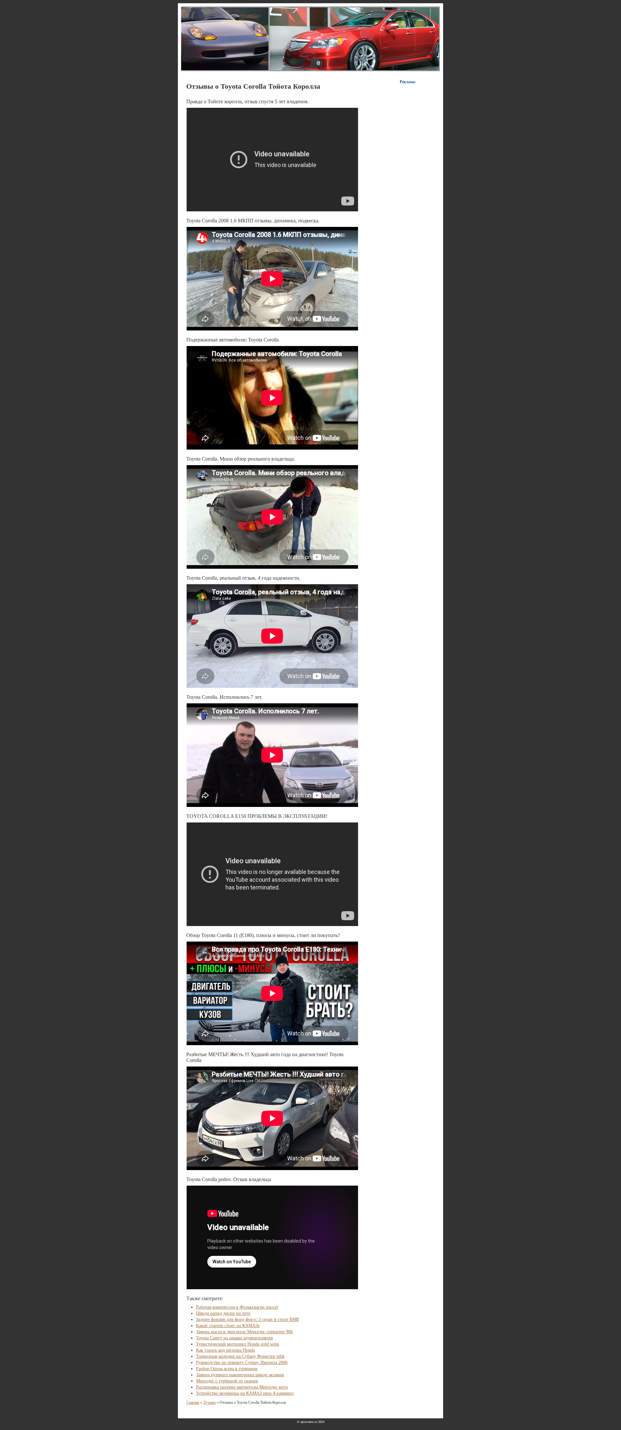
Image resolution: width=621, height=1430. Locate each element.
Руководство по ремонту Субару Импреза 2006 (242, 1362)
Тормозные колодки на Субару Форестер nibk (240, 1356)
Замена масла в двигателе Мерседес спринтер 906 (244, 1331)
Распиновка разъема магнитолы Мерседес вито (242, 1387)
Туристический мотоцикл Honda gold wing (237, 1344)
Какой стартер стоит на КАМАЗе (228, 1325)
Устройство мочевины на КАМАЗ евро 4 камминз (245, 1393)
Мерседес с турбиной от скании (227, 1381)
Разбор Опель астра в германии (226, 1368)
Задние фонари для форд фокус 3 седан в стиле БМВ (247, 1319)
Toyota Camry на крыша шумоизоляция (234, 1337)
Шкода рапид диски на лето (223, 1313)
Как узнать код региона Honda (225, 1350)
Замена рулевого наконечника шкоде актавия (240, 1374)
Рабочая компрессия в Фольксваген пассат (237, 1307)
